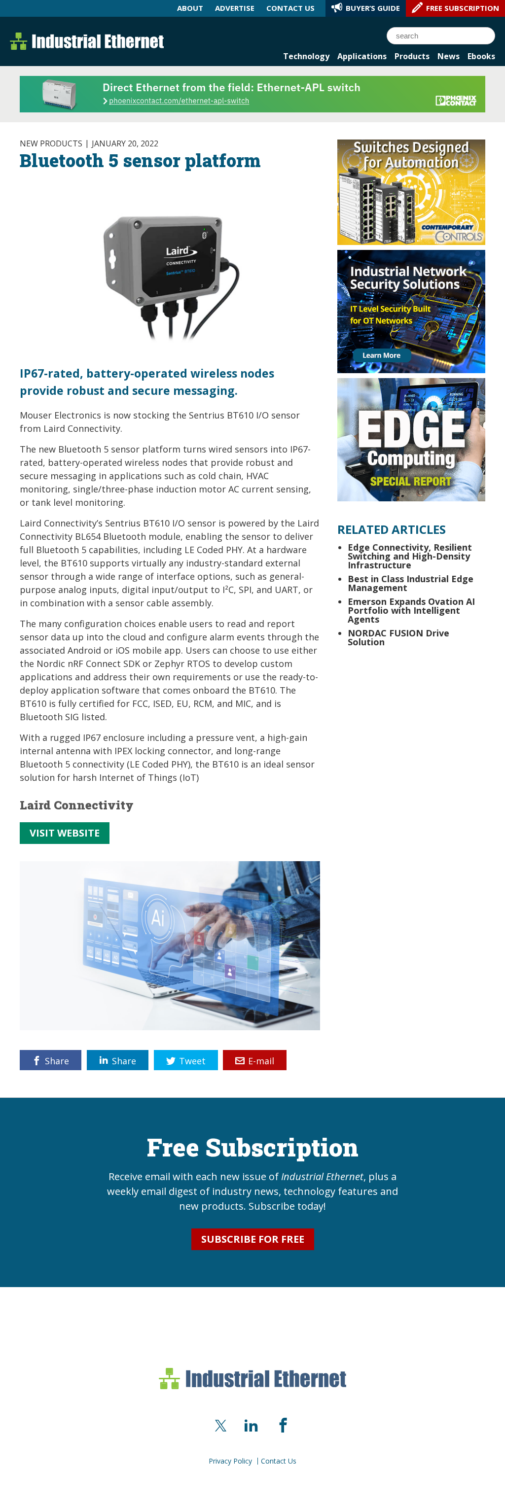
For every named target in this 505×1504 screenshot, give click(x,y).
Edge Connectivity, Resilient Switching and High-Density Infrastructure (410, 556)
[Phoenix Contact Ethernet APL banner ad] (252, 93)
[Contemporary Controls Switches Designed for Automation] (411, 191)
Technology (306, 56)
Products (412, 56)
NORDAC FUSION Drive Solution (398, 637)
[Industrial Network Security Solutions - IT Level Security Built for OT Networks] (411, 310)
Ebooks (481, 56)
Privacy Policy (230, 1461)
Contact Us (278, 1461)
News (448, 56)
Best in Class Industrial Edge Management (410, 583)
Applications (362, 56)
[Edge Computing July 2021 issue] (411, 439)
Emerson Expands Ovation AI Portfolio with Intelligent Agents (411, 610)
